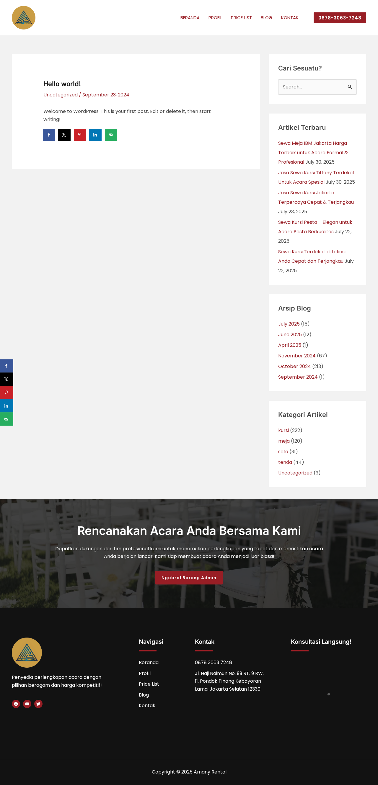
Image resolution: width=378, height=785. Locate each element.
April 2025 (289, 345)
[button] (337, 17)
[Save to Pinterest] (80, 135)
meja (284, 441)
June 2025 (290, 334)
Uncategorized (60, 94)
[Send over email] (111, 135)
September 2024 (298, 377)
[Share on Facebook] (49, 135)
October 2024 (294, 366)
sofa (283, 451)
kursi (283, 430)
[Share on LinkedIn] (96, 135)
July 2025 (289, 324)
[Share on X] (65, 135)
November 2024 (297, 355)
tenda (285, 462)
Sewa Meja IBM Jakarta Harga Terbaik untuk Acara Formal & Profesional (313, 152)
